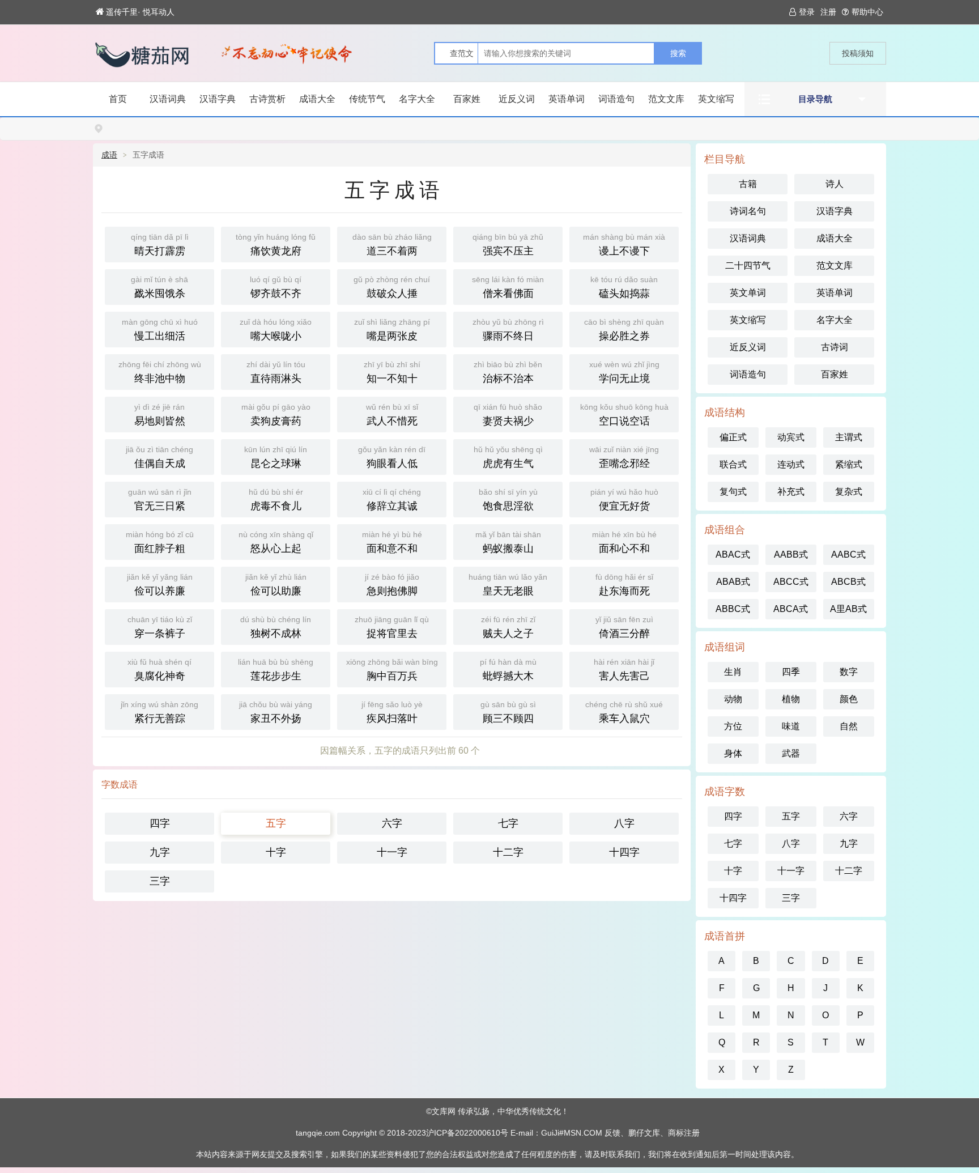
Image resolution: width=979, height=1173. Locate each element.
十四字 (624, 852)
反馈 (612, 1132)
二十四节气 (748, 265)
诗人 (834, 184)
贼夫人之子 (508, 627)
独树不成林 (275, 627)
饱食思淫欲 (508, 499)
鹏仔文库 (644, 1132)
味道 (791, 726)
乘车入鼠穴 (624, 712)
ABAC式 (733, 554)
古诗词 (834, 347)
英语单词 (566, 99)
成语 (109, 155)
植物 (791, 699)
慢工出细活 (160, 329)
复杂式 (848, 491)
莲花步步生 (275, 669)
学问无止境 (624, 372)
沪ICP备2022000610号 (467, 1132)
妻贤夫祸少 (508, 414)
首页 (118, 99)
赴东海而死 (624, 584)
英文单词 (748, 293)
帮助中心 (867, 11)
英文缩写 (716, 99)
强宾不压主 (508, 244)
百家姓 (466, 99)
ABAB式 (733, 581)
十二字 (508, 852)
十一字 (392, 852)
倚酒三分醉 (624, 627)
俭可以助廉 (276, 584)
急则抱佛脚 (392, 584)
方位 (733, 726)
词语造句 (616, 99)
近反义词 (517, 99)
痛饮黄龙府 (276, 244)
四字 (160, 823)
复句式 (733, 491)
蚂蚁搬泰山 (508, 542)
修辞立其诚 (392, 499)
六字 (392, 823)
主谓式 (848, 437)
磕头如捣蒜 (624, 287)
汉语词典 (168, 99)
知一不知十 (392, 372)
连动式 (791, 464)
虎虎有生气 (508, 457)
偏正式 (733, 437)
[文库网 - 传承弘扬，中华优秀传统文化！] (152, 55)
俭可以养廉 (160, 584)
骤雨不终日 (508, 329)
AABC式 (848, 554)
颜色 (849, 699)
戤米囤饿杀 (159, 287)
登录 (807, 11)
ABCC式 (790, 581)
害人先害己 (624, 669)
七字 (508, 823)
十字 (276, 852)
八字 (624, 823)
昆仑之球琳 (275, 457)
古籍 (748, 184)
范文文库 (666, 99)
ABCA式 (790, 609)
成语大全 (317, 99)
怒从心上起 (276, 542)
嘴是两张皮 (392, 329)
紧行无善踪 (159, 712)
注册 (828, 11)
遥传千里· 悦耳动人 (140, 11)
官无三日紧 (159, 499)
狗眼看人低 (391, 457)
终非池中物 (159, 372)
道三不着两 (392, 244)
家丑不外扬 (275, 712)
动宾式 (791, 437)
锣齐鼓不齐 (275, 287)
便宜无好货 (624, 499)
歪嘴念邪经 (624, 457)
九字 (160, 852)
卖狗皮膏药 (275, 414)
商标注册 (684, 1132)
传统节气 (367, 99)
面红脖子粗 (160, 542)
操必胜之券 (624, 329)
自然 (849, 726)
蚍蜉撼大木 (508, 669)
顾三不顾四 (508, 712)
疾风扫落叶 (392, 712)
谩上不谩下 (624, 244)
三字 (160, 881)
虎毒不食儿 (276, 499)
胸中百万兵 (392, 669)
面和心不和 (624, 542)
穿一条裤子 (159, 627)
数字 (849, 672)
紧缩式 (848, 464)
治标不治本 (508, 372)
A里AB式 (848, 609)
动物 (733, 699)
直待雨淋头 (275, 372)
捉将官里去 (392, 627)
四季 (791, 672)
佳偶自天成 (159, 457)
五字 (276, 823)
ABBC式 (733, 609)
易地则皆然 (159, 414)
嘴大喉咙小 (276, 329)
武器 (791, 753)
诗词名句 (748, 211)
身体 (733, 753)
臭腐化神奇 (159, 669)
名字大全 (417, 99)
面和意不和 (392, 542)
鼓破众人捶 (392, 287)
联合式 (733, 464)
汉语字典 (217, 99)
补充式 (791, 491)
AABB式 (791, 554)
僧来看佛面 (508, 287)
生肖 (733, 672)
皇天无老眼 (508, 584)
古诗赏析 (267, 99)
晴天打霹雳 (160, 244)
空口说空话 (624, 414)
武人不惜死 (392, 414)
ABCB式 (848, 581)
